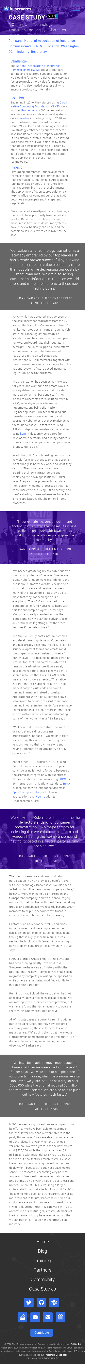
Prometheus (29, 110)
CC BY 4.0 (76, 1344)
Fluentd (40, 796)
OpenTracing (20, 792)
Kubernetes (21, 118)
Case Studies (42, 1289)
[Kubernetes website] (17, 8)
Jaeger (39, 792)
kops (23, 433)
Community (43, 1279)
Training (42, 1260)
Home (42, 1241)
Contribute (41, 1332)
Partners (42, 1270)
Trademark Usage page (55, 1355)
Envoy (67, 783)
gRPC (62, 779)
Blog (42, 1251)
